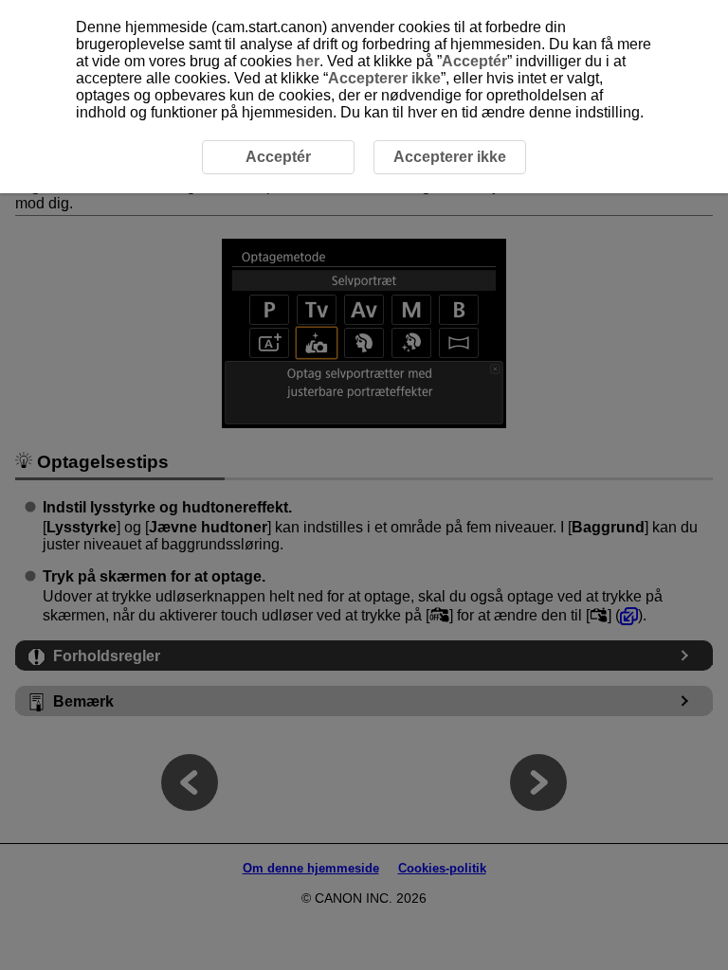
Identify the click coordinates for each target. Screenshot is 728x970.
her (307, 61)
